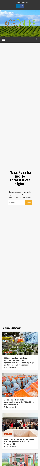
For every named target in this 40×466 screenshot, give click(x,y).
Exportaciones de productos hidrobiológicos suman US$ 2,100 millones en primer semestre (19, 402)
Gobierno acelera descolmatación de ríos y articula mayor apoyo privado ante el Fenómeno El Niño (19, 441)
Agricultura (8, 352)
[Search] (36, 39)
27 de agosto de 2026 (11, 367)
